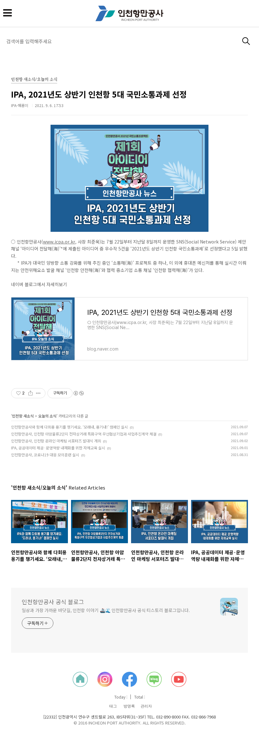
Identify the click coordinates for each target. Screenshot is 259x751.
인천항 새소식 (23, 415)
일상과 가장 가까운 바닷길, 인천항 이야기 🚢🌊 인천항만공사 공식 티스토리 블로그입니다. (106, 610)
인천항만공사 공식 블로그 (53, 601)
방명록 (129, 706)
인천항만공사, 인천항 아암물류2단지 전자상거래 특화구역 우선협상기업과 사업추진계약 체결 (83, 433)
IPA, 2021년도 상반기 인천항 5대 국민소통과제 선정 (99, 94)
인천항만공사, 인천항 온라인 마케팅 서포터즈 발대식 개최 (56, 440)
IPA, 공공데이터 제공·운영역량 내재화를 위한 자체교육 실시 (58, 447)
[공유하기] (30, 393)
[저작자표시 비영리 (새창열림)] (78, 393)
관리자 (146, 706)
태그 (113, 706)
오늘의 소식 (47, 415)
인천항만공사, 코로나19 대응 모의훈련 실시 (45, 454)
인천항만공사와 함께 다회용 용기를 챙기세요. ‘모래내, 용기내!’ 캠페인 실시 (69, 427)
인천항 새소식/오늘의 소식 (34, 80)
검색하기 (246, 41)
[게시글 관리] (38, 393)
